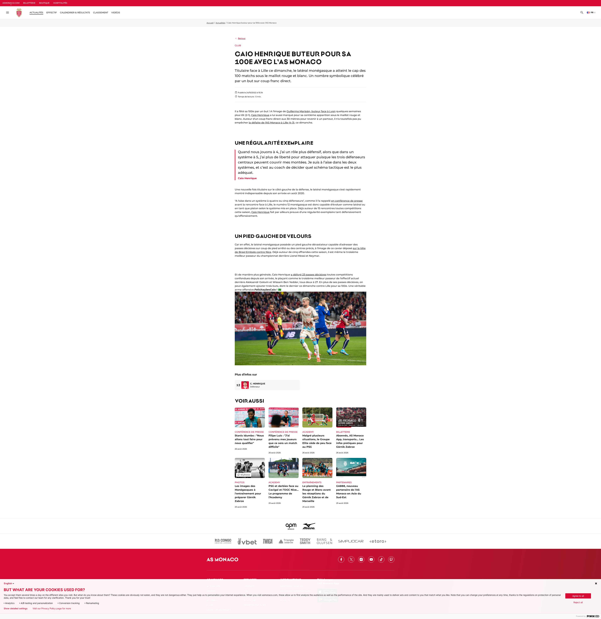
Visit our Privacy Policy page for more (52, 608)
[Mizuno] (309, 526)
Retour (242, 38)
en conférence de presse (347, 200)
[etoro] (378, 541)
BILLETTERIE (29, 3)
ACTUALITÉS (36, 12)
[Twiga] (267, 541)
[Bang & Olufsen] (324, 541)
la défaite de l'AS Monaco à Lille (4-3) (271, 122)
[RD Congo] (223, 541)
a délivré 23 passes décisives (308, 274)
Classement (100, 12)
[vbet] (247, 541)
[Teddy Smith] (305, 541)
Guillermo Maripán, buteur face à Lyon (311, 111)
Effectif (51, 12)
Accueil (210, 23)
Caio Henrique (260, 115)
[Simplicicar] (350, 541)
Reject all (578, 602)
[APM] (291, 526)
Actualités (220, 23)
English (8, 583)
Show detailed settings (16, 608)
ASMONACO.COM (11, 3)
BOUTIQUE (44, 3)
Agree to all (578, 596)
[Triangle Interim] (286, 541)
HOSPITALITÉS (60, 3)
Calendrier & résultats (75, 12)
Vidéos (115, 12)
